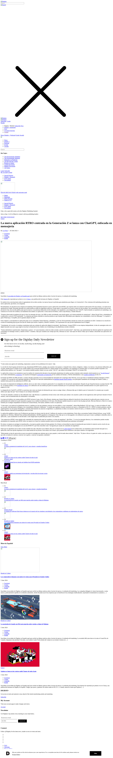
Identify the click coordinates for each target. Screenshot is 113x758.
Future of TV (8, 200)
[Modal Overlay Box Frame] (56, 348)
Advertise (7, 747)
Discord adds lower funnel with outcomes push (14, 192)
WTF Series (7, 178)
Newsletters (7, 180)
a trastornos (18, 374)
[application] (56, 753)
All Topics (7, 168)
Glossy (3, 218)
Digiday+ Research (9, 177)
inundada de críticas (22, 385)
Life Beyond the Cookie (11, 161)
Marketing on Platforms (10, 160)
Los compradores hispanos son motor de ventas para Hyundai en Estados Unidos (26, 522)
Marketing (7, 197)
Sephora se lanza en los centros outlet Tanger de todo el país (21, 457)
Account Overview (9, 130)
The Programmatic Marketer (12, 158)
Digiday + (7, 135)
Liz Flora (5, 230)
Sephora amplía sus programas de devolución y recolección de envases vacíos (25, 473)
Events (17, 135)
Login (9, 121)
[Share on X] (5, 438)
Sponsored (7, 460)
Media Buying (8, 198)
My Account (4, 172)
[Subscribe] (4, 119)
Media (6, 195)
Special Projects (8, 175)
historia (6, 299)
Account (3, 707)
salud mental (67, 428)
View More (4, 547)
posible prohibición (89, 374)
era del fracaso (105, 373)
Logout (6, 132)
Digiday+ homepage (10, 127)
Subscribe (3, 121)
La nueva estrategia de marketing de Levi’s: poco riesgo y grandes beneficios (25, 446)
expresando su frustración (44, 374)
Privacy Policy (8, 748)
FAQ (5, 129)
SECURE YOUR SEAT (7, 217)
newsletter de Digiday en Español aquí (19, 296)
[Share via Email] (7, 438)
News (2, 135)
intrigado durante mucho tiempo (63, 379)
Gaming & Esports (9, 164)
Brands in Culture (9, 163)
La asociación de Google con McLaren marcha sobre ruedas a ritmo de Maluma (26, 500)
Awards (22, 135)
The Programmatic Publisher (12, 156)
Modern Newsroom (9, 166)
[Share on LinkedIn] (1, 438)
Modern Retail (8, 509)
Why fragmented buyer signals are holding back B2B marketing (22, 462)
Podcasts (12, 135)
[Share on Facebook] (3, 438)
